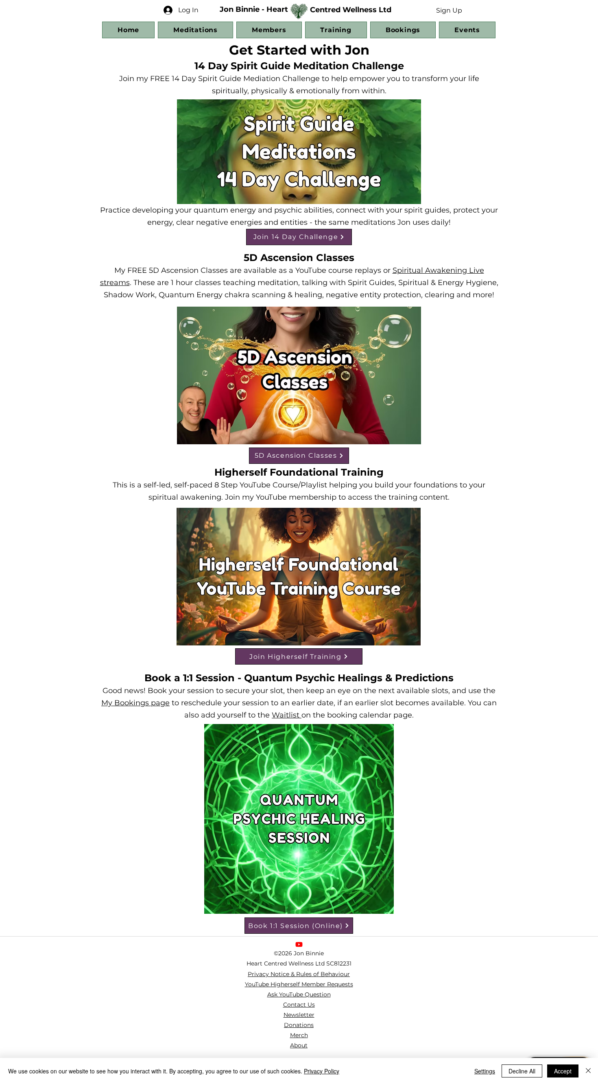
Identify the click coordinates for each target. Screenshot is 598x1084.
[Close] (588, 1070)
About (299, 1045)
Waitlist (286, 715)
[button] (449, 10)
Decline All (522, 1071)
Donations (299, 1025)
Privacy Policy (321, 1071)
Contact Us (299, 1004)
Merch (299, 1035)
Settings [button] (484, 1071)
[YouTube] (299, 944)
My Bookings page (135, 702)
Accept (563, 1071)
